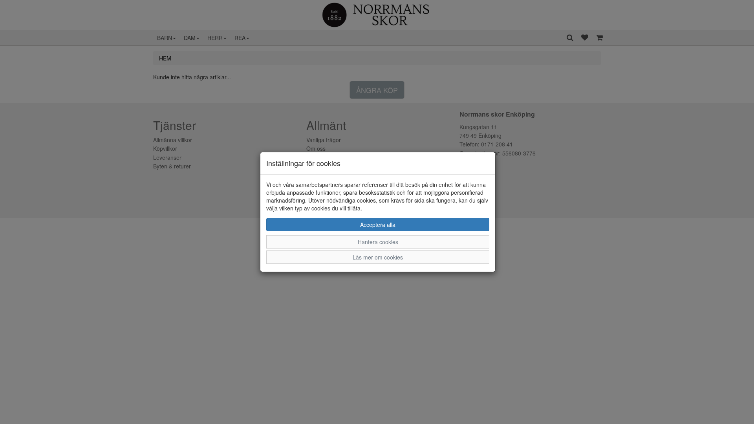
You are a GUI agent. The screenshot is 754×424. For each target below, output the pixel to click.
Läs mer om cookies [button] (378, 257)
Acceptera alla (377, 224)
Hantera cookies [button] (378, 242)
